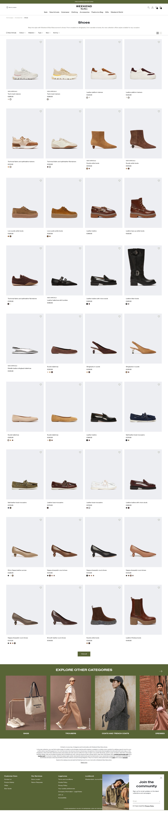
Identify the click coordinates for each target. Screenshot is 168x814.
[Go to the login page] (153, 7)
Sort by (55, 32)
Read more (84, 762)
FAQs (6, 785)
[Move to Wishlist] (41, 42)
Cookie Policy (62, 782)
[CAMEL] (8, 166)
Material (31, 32)
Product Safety (9, 782)
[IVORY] (10, 166)
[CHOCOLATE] (89, 168)
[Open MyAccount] (154, 7)
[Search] (149, 7)
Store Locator (35, 779)
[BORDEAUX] (89, 97)
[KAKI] (128, 440)
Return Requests (37, 782)
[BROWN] (47, 166)
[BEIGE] (8, 99)
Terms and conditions (65, 779)
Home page (9, 17)
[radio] (8, 99)
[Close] (161, 778)
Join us (60, 794)
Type (39, 32)
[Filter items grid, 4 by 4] (158, 33)
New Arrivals (12, 32)
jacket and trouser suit (121, 754)
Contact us (7, 779)
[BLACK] (87, 303)
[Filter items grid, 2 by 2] (161, 33)
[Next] (160, 671)
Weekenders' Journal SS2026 (95, 779)
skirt (113, 757)
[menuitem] (46, 13)
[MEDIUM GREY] (10, 99)
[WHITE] (49, 166)
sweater (125, 757)
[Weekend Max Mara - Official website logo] (84, 7)
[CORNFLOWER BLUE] (126, 440)
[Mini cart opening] (162, 7)
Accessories (18, 17)
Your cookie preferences (66, 788)
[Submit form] (159, 802)
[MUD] (10, 236)
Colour (21, 32)
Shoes (26, 17)
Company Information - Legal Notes (70, 791)
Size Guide (8, 788)
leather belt (41, 756)
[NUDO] (47, 372)
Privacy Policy (62, 785)
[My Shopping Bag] (160, 7)
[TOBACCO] (87, 97)
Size (47, 32)
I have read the (144, 806)
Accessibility (62, 797)
